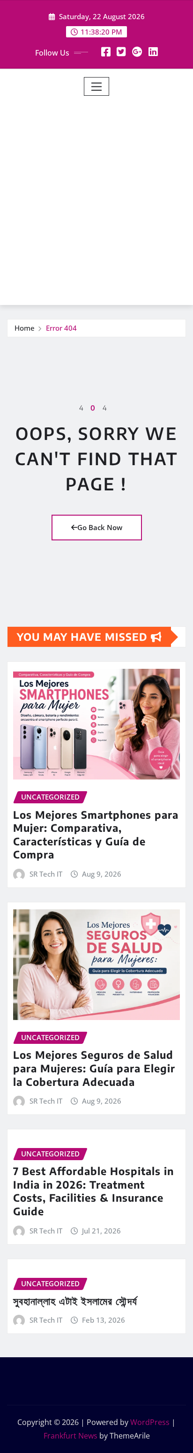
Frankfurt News (70, 1436)
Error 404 (61, 328)
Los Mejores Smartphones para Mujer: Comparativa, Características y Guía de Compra (95, 834)
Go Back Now (99, 527)
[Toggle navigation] (97, 86)
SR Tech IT (46, 874)
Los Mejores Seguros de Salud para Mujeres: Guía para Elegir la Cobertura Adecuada (94, 1068)
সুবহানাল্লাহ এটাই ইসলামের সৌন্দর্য (75, 1300)
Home (25, 328)
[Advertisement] (96, 196)
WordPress (150, 1422)
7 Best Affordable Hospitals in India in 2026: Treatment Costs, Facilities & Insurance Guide (93, 1191)
